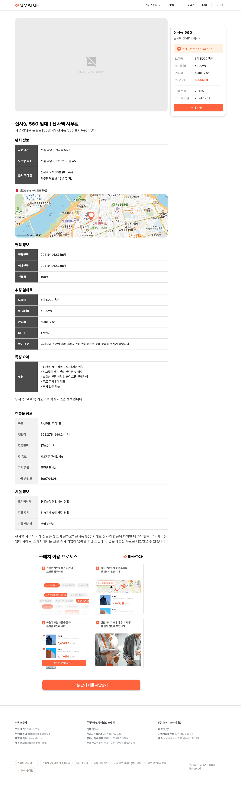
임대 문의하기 (198, 107)
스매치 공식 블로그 (27, 763)
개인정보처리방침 (157, 763)
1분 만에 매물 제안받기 (91, 685)
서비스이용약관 (25, 770)
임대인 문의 (82, 763)
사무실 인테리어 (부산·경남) (128, 763)
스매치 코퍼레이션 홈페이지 (56, 763)
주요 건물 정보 (101, 763)
